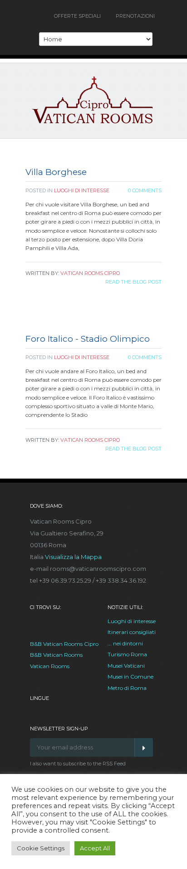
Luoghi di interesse (81, 190)
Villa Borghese (56, 172)
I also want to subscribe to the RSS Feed (78, 763)
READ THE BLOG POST (133, 282)
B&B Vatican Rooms (56, 654)
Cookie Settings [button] (40, 848)
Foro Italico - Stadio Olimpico (87, 339)
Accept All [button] (95, 848)
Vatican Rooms (49, 666)
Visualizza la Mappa (73, 556)
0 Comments (145, 190)
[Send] (143, 747)
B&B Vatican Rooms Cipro (64, 643)
